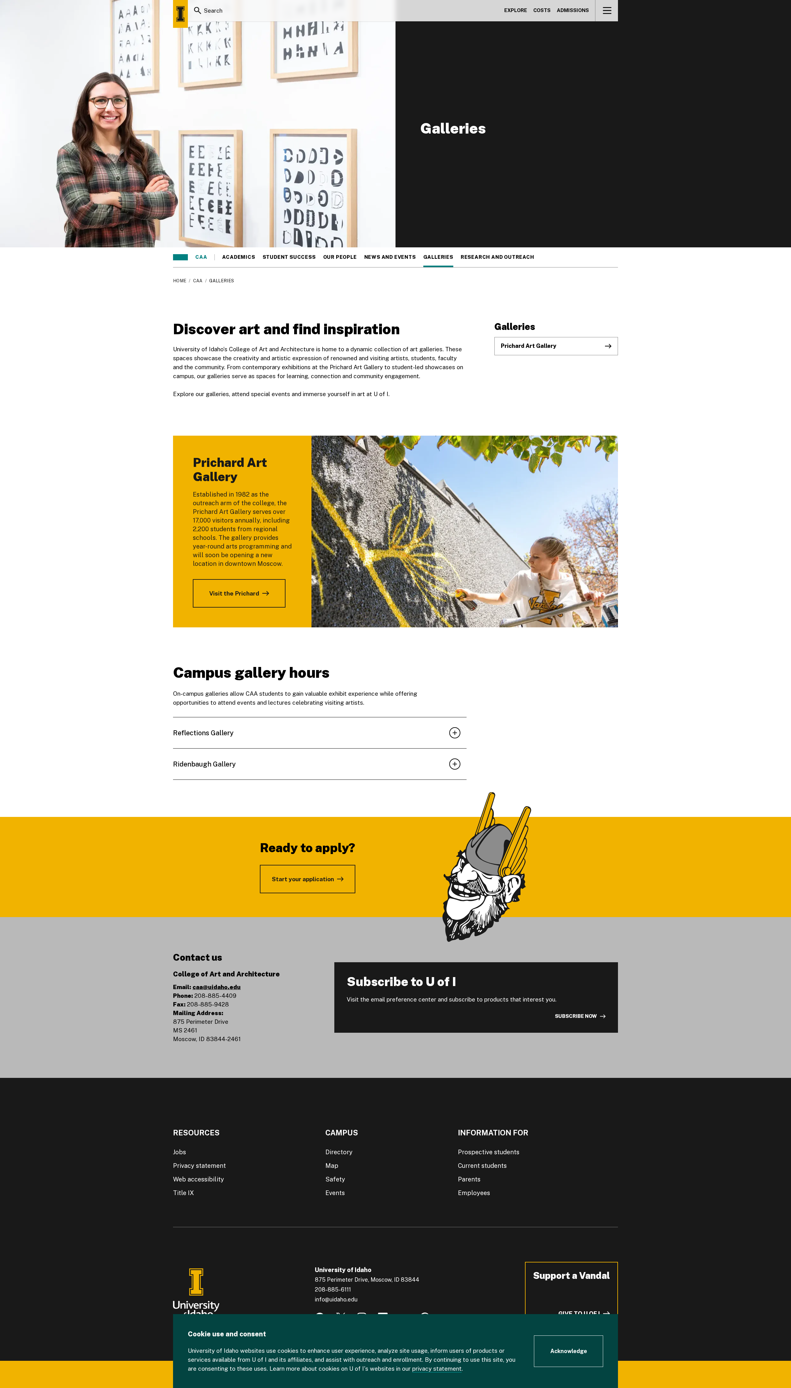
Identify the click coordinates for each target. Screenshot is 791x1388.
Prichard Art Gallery (528, 346)
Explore (515, 10)
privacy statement (437, 1368)
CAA (201, 257)
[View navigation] (607, 10)
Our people (340, 257)
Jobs (179, 1152)
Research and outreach (497, 257)
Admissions (573, 10)
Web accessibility (198, 1179)
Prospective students (488, 1152)
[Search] (197, 10)
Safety (335, 1179)
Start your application (303, 879)
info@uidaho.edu (336, 1299)
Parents (469, 1179)
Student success (289, 257)
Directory (339, 1152)
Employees (474, 1193)
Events (335, 1193)
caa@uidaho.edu (216, 987)
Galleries (438, 257)
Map (331, 1165)
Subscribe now (576, 1016)
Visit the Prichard (234, 593)
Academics (238, 257)
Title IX (183, 1193)
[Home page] (180, 14)
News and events (390, 257)
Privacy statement (199, 1165)
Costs (542, 10)
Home (179, 281)
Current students (482, 1165)
